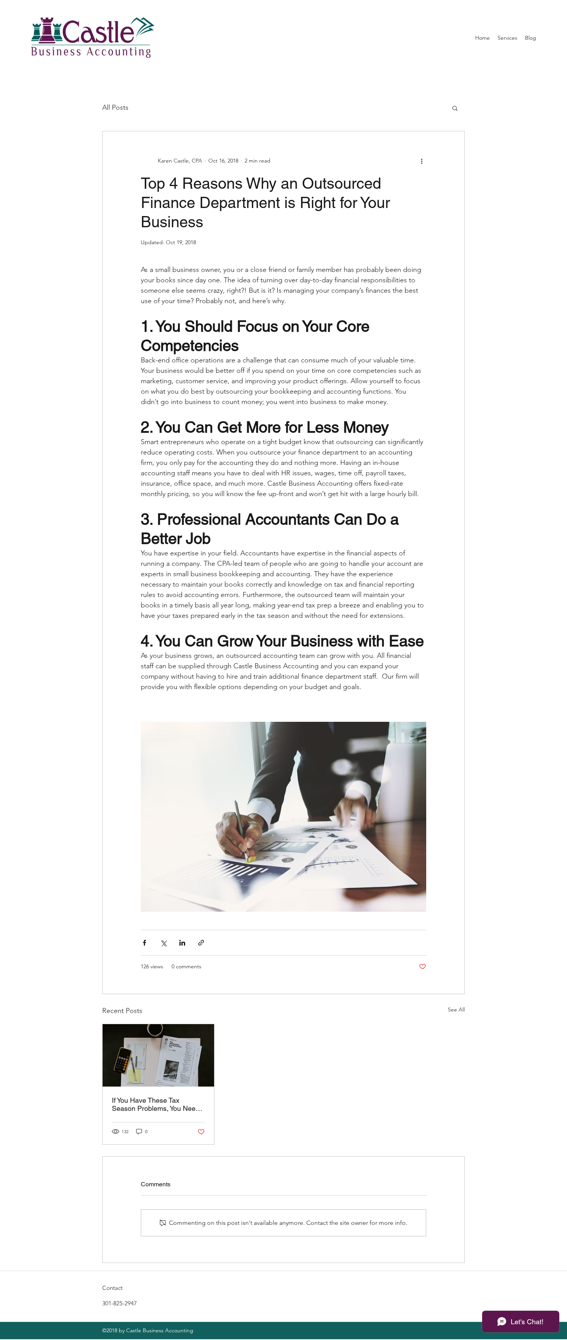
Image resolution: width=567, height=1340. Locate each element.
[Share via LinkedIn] (182, 942)
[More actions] (421, 160)
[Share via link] (201, 942)
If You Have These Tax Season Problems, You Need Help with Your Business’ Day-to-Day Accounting (157, 1104)
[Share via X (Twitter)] (163, 942)
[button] (455, 108)
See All (456, 1009)
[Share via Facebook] (144, 942)
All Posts (115, 107)
